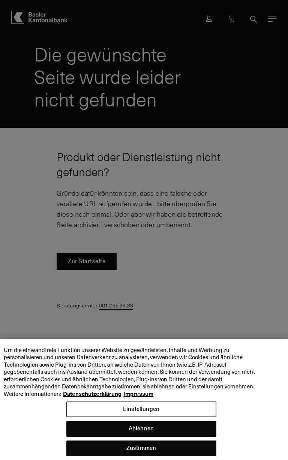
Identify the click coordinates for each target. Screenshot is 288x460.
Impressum (138, 394)
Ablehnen (141, 428)
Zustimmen (141, 447)
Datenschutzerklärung (92, 394)
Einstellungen (141, 408)
